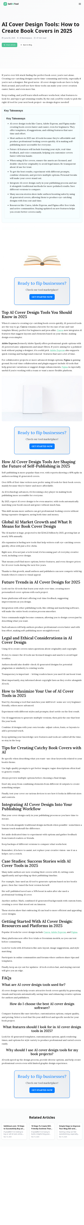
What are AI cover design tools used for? (33, 985)
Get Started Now (42, 297)
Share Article (11, 45)
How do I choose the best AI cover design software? (42, 1006)
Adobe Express (57, 350)
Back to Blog (27, 45)
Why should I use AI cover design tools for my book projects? (42, 1052)
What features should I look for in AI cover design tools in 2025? (42, 1029)
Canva (60, 330)
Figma (65, 367)
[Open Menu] (79, 4)
